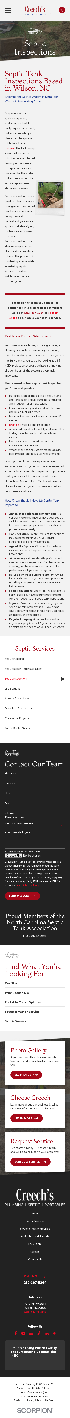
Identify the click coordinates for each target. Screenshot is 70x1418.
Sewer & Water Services (35, 1229)
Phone (8, 793)
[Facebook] (16, 1333)
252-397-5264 (35, 1283)
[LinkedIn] (47, 1333)
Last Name (10, 783)
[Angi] (39, 1333)
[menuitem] (35, 659)
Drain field (15, 425)
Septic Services (35, 1221)
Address (9, 813)
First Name (11, 773)
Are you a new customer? (19, 823)
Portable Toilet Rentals (35, 1236)
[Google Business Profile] (31, 1333)
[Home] (35, 10)
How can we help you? (17, 832)
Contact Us (35, 1259)
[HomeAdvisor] (54, 1333)
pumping (10, 148)
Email (8, 803)
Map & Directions (35, 1312)
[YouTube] (23, 1333)
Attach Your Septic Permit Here (23, 852)
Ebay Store (35, 1244)
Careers (35, 1252)
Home (35, 1213)
